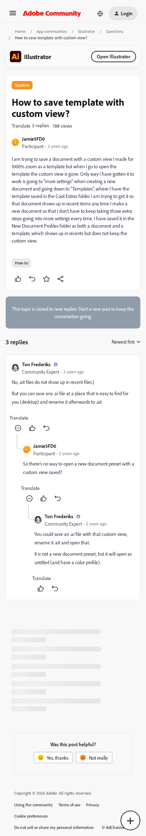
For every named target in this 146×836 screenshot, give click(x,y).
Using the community (33, 804)
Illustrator (86, 31)
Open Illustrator (113, 56)
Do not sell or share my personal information (54, 827)
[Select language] (100, 13)
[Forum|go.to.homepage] (52, 13)
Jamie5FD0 (33, 139)
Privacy (92, 804)
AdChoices (115, 827)
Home (20, 31)
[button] (13, 15)
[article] (73, 397)
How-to (21, 262)
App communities (51, 31)
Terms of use (69, 804)
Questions (114, 31)
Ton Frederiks (36, 364)
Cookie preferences (31, 816)
